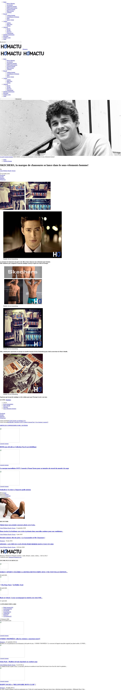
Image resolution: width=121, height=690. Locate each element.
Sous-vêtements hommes (9, 408)
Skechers (8, 400)
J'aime (4, 493)
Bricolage (5, 36)
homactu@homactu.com (15, 557)
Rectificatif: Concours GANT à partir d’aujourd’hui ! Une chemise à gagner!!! (28, 422)
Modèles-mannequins (8, 34)
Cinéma (9, 23)
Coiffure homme (11, 15)
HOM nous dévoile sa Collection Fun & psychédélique (18, 447)
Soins (8, 18)
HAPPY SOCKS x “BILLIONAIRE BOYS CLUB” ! (18, 684)
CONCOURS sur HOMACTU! (17, 420)
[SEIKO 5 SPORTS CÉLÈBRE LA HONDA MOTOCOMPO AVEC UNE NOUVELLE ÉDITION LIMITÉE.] (4, 568)
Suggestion (7, 612)
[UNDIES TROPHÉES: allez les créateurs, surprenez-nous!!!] (12, 634)
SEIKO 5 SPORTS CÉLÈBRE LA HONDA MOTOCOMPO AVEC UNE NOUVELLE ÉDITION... (34, 572)
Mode (4, 2)
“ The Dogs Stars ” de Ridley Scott (11, 585)
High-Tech (9, 24)
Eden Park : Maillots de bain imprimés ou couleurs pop (18, 662)
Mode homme (10, 11)
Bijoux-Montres (11, 3)
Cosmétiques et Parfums (13, 17)
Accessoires (10, 5)
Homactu (2, 541)
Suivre (7, 494)
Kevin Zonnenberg (8, 404)
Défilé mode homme (12, 8)
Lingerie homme (11, 9)
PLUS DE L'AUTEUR (21, 425)
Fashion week (7, 37)
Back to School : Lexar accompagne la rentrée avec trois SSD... (21, 598)
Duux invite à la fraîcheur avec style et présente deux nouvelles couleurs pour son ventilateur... (31, 531)
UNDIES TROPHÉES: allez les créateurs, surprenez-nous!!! (20, 639)
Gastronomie (10, 33)
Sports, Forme (10, 20)
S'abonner (8, 496)
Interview (9, 31)
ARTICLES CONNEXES (7, 425)
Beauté (5, 14)
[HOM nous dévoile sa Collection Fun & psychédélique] (10, 442)
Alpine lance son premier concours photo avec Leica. (17, 525)
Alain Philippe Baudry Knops (7, 170)
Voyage (9, 30)
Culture (5, 21)
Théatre (9, 25)
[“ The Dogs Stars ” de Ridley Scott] (4, 581)
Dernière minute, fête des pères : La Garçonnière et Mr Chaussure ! (22, 538)
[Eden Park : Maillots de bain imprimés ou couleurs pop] (12, 657)
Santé (4, 39)
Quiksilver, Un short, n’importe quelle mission (15, 490)
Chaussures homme (12, 6)
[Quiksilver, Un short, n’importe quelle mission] (10, 485)
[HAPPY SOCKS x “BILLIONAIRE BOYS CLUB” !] (12, 680)
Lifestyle (5, 27)
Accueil (2, 157)
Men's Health (6, 405)
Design (8, 28)
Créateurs (9, 12)
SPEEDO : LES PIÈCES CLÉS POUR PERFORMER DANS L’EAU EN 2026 (27, 544)
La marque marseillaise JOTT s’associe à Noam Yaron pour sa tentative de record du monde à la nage (34, 468)
